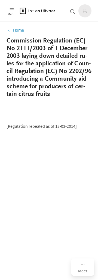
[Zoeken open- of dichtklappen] (72, 11)
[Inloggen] (84, 10)
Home (18, 30)
